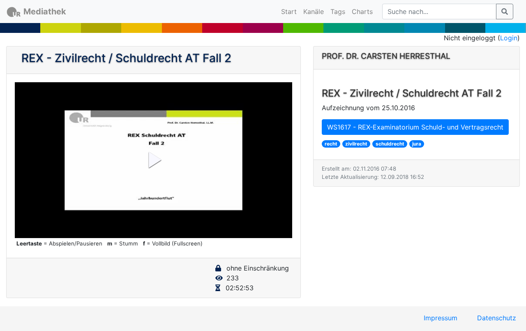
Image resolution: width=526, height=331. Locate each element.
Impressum (440, 318)
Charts (362, 11)
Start (290, 11)
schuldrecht (390, 144)
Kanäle (313, 11)
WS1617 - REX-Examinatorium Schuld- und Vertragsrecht (415, 127)
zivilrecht (356, 144)
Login (508, 38)
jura (416, 144)
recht (331, 144)
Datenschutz (496, 318)
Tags (337, 11)
